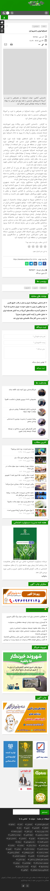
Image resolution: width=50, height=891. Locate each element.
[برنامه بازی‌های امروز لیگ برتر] (25, 460)
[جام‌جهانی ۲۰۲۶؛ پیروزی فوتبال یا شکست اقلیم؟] (25, 402)
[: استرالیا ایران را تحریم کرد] (5, 44)
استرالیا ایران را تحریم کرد (38, 31)
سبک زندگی (32, 845)
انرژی (27, 828)
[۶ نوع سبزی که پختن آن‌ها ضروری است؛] (25, 512)
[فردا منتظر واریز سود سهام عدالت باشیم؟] (25, 504)
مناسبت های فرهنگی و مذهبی (39, 859)
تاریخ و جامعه (17, 831)
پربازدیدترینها (44, 866)
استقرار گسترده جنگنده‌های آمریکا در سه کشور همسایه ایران (24, 310)
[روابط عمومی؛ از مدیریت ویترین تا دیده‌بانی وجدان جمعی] (25, 422)
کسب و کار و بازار (23, 866)
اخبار (20, 824)
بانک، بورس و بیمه (42, 831)
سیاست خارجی (43, 849)
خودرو (32, 838)
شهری (9, 849)
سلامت (21, 845)
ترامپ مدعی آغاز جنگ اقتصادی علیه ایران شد (29, 318)
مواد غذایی (21, 859)
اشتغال (46, 828)
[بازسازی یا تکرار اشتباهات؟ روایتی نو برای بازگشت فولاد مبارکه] (25, 412)
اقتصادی (36, 828)
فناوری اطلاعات (43, 856)
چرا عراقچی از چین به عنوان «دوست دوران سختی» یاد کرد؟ (24, 306)
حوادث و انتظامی (15, 835)
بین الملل (29, 831)
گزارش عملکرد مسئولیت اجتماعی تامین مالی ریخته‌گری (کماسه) (24, 637)
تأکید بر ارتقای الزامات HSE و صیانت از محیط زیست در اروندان (24, 640)
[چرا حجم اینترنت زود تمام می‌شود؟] (25, 451)
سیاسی (36, 26)
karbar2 (32, 270)
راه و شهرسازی (30, 842)
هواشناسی (27, 863)
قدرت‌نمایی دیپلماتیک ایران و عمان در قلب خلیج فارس (26, 302)
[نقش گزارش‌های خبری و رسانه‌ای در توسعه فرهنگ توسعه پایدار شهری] (25, 431)
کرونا (34, 866)
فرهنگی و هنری (14, 852)
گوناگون (25, 870)
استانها (12, 824)
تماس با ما (23, 818)
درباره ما (32, 818)
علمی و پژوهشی (29, 852)
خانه (44, 26)
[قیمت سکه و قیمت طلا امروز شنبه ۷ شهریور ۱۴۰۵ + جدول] (25, 477)
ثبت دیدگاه (41, 368)
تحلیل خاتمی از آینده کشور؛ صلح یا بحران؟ (30, 314)
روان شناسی (44, 845)
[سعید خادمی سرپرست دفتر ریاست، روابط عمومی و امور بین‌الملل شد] (25, 495)
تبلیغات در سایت (43, 818)
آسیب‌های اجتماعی (42, 824)
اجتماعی (29, 824)
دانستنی (23, 838)
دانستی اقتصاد (43, 842)
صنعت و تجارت (43, 852)
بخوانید (44, 576)
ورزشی (17, 863)
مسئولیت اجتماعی (36, 610)
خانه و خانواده (44, 838)
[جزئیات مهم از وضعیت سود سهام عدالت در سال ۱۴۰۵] (25, 469)
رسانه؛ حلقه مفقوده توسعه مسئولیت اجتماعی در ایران (27, 628)
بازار (20, 828)
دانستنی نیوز (12, 838)
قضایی (32, 856)
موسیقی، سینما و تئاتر (41, 863)
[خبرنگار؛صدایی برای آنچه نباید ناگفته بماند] (25, 393)
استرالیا (43, 288)
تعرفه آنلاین (29, 835)
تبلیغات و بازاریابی (43, 835)
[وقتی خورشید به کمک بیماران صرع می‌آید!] (25, 486)
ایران (35, 288)
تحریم (27, 288)
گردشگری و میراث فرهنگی (40, 870)
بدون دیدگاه (40, 273)
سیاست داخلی (30, 849)
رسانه (19, 842)
